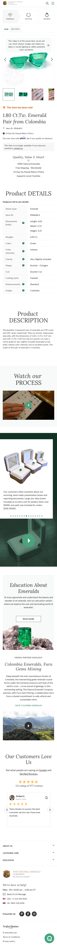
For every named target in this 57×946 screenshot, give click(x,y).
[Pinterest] (22, 914)
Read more (32, 620)
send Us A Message (16, 894)
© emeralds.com (10, 932)
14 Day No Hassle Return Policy (19, 133)
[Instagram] (34, 914)
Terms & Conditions (11, 937)
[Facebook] (28, 914)
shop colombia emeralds (28, 705)
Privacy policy (9, 941)
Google (43, 770)
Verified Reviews (29, 773)
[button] (52, 59)
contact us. (18, 148)
